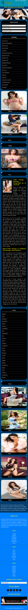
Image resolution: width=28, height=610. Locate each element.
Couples (15, 508)
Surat (3, 370)
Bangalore (4, 319)
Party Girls (4, 65)
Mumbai (4, 314)
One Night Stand (6, 82)
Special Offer (22, 510)
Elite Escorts (5, 45)
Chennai (4, 326)
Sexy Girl (4, 70)
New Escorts (5, 41)
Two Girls (10, 508)
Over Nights (23, 506)
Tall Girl (4, 75)
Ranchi (3, 377)
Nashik (3, 362)
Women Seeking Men (7, 43)
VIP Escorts (17, 506)
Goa (3, 336)
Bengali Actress (5, 55)
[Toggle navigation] (25, 3)
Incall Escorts (20, 505)
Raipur (3, 367)
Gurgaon (4, 343)
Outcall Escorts (4, 506)
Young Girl (10, 506)
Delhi (3, 316)
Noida (3, 348)
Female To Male (15, 510)
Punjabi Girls (5, 60)
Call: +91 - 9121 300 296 (20, 0)
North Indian (5, 84)
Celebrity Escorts (5, 505)
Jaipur (3, 340)
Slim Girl (4, 77)
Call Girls (4, 50)
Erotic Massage (20, 508)
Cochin (3, 355)
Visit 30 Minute (5, 72)
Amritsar (4, 338)
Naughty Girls (7, 510)
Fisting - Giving (13, 505)
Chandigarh (4, 328)
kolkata (4, 323)
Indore (3, 358)
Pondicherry (5, 365)
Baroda (3, 350)
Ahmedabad (5, 333)
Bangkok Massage (6, 62)
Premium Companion (7, 67)
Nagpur (4, 360)
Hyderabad (4, 321)
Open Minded (4, 508)
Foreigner (4, 87)
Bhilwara (4, 353)
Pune (3, 331)
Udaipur (4, 372)
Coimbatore (4, 345)
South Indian (5, 48)
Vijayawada (4, 375)
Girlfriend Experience (7, 53)
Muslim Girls (5, 58)
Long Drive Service (6, 80)
